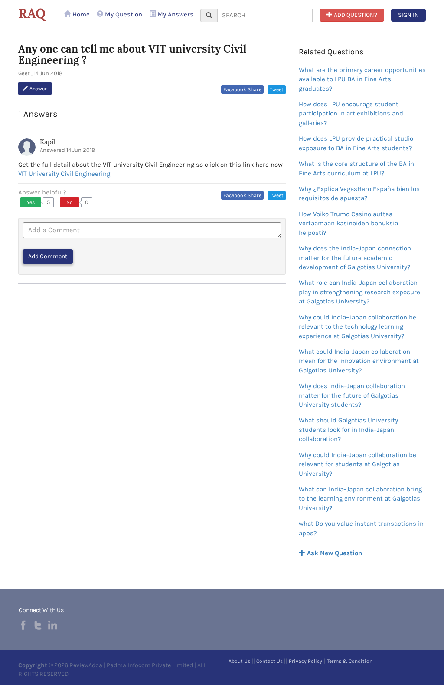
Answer (37, 89)
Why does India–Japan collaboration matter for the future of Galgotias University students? (352, 395)
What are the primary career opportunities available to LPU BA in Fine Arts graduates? (362, 79)
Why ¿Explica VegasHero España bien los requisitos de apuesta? (359, 193)
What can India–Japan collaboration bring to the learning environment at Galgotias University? (360, 498)
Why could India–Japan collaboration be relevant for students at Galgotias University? (357, 464)
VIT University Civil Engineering (64, 174)
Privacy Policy (305, 661)
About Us (239, 661)
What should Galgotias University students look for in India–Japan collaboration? (348, 429)
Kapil (47, 142)
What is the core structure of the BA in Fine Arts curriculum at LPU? (356, 168)
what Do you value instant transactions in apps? (361, 528)
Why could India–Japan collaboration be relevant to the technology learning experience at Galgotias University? (357, 326)
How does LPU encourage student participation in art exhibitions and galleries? (351, 113)
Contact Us (269, 661)
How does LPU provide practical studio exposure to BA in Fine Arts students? (356, 143)
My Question (122, 14)
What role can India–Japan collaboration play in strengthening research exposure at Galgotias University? (359, 292)
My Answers (174, 14)
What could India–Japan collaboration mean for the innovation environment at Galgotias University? (359, 361)
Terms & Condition (349, 661)
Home (80, 14)
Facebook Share (242, 89)
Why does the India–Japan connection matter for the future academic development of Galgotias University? (355, 257)
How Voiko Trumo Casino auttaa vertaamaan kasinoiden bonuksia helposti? (348, 223)
